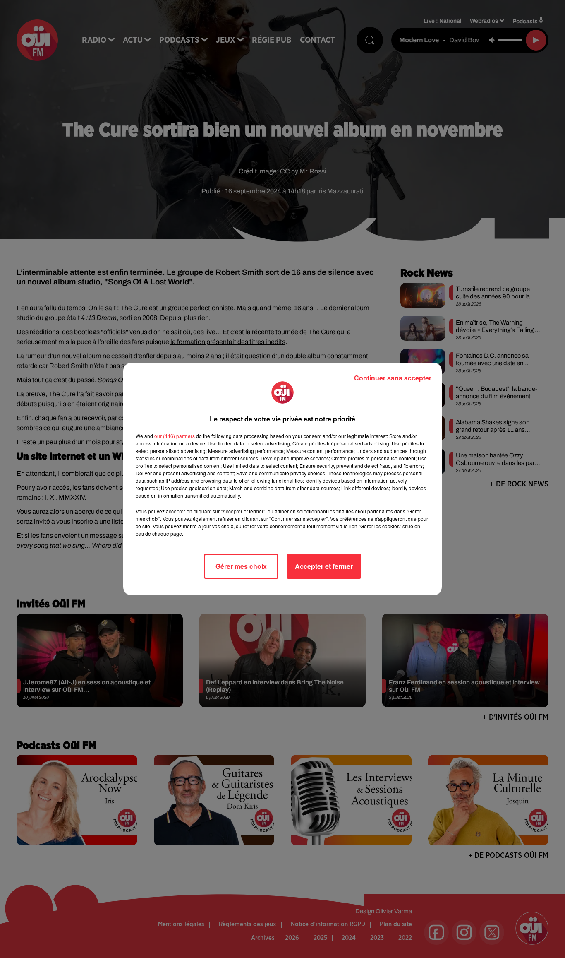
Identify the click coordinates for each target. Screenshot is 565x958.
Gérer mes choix (241, 566)
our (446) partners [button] (174, 435)
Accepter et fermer (324, 566)
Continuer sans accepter (392, 378)
